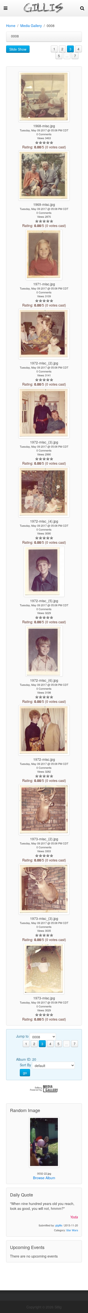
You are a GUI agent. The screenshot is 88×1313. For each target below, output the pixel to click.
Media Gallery (31, 25)
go (25, 1072)
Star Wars (72, 1230)
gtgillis (58, 1225)
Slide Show (17, 49)
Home (10, 25)
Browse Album (44, 1177)
